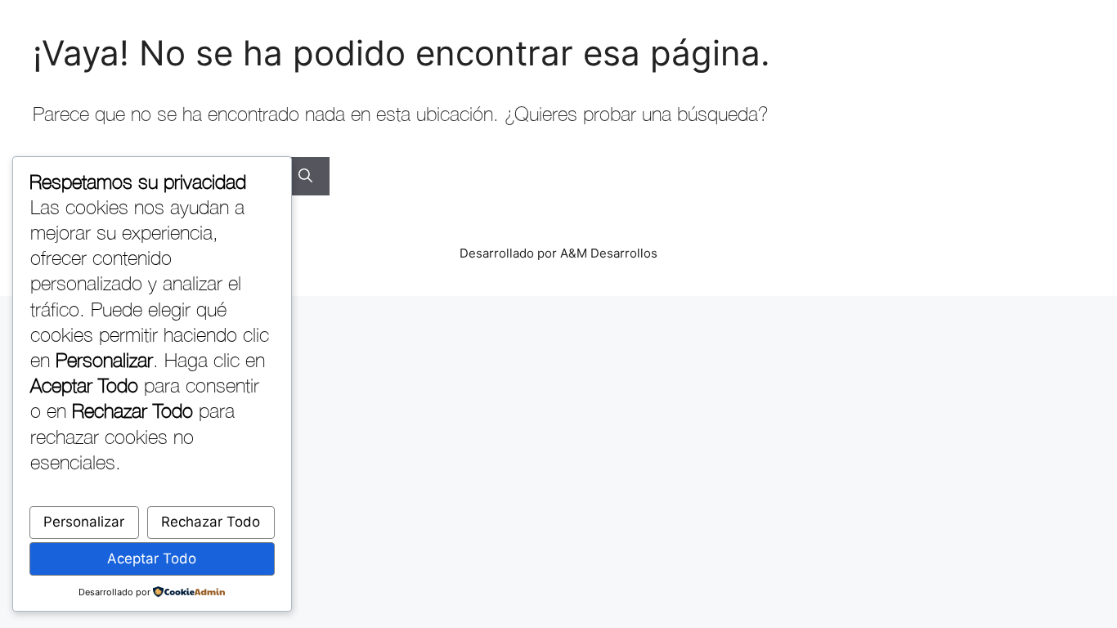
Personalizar (83, 522)
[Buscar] (305, 176)
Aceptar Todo (151, 558)
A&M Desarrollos (608, 253)
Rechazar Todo (210, 522)
